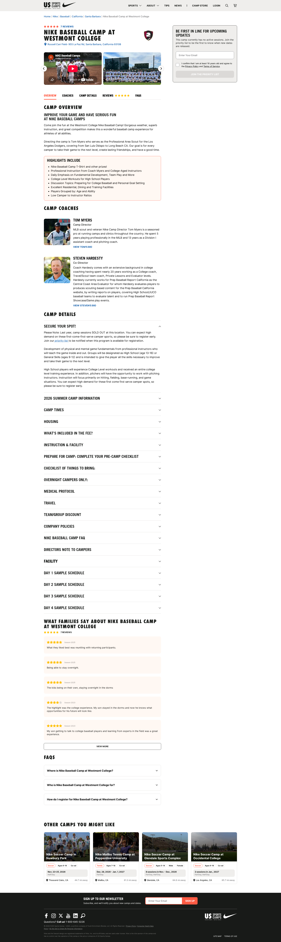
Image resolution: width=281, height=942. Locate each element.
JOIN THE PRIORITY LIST (205, 74)
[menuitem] (135, 5)
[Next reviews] (161, 68)
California (77, 16)
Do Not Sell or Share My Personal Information (65, 929)
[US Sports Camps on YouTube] (68, 915)
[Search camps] (82, 915)
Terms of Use (230, 936)
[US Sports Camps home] (60, 5)
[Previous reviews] (43, 68)
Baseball (65, 16)
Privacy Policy (192, 66)
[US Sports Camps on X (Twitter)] (61, 915)
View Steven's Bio (84, 305)
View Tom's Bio (82, 247)
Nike (55, 16)
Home (47, 16)
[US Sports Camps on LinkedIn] (75, 915)
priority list (61, 340)
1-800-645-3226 (75, 921)
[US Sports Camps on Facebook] (46, 915)
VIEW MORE (102, 746)
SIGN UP (190, 900)
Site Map (217, 936)
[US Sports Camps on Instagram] (53, 915)
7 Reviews (67, 26)
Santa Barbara (93, 16)
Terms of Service (211, 66)
